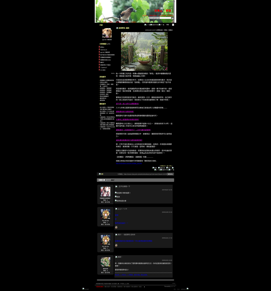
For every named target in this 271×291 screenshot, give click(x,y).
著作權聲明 (127, 287)
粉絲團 (87, 289)
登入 (175, 289)
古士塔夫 (102, 70)
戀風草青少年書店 (105, 65)
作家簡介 (133, 22)
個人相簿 (118, 22)
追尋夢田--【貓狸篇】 (106, 88)
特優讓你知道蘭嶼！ (106, 57)
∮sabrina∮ (103, 67)
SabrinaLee (103, 50)
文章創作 (110, 22)
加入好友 (145, 15)
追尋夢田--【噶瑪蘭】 (106, 90)
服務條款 (119, 287)
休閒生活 (162, 166)
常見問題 (113, 287)
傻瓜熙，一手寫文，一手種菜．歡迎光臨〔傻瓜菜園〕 (131, 275)
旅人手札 (169, 166)
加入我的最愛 (162, 15)
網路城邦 (172, 1)
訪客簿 (126, 22)
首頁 (104, 22)
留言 (102, 202)
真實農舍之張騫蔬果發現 (107, 80)
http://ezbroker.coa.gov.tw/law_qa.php (129, 163)
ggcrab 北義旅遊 (107, 39)
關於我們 (107, 287)
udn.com (173, 286)
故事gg (158, 10)
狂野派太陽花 (104, 82)
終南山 (102, 47)
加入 (178, 289)
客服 (140, 287)
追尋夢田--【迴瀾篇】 (106, 92)
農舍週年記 (103, 98)
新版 (168, 10)
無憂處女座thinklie (105, 60)
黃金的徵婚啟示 (104, 96)
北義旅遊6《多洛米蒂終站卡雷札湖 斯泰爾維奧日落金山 (107, 119)
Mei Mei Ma (105, 220)
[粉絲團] (83, 289)
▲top (173, 283)
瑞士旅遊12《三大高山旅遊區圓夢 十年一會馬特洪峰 (107, 113)
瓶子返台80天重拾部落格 (107, 55)
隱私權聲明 (134, 287)
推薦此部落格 (153, 15)
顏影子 (102, 62)
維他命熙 (105, 269)
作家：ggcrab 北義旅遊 (167, 13)
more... (113, 73)
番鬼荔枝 (102, 100)
